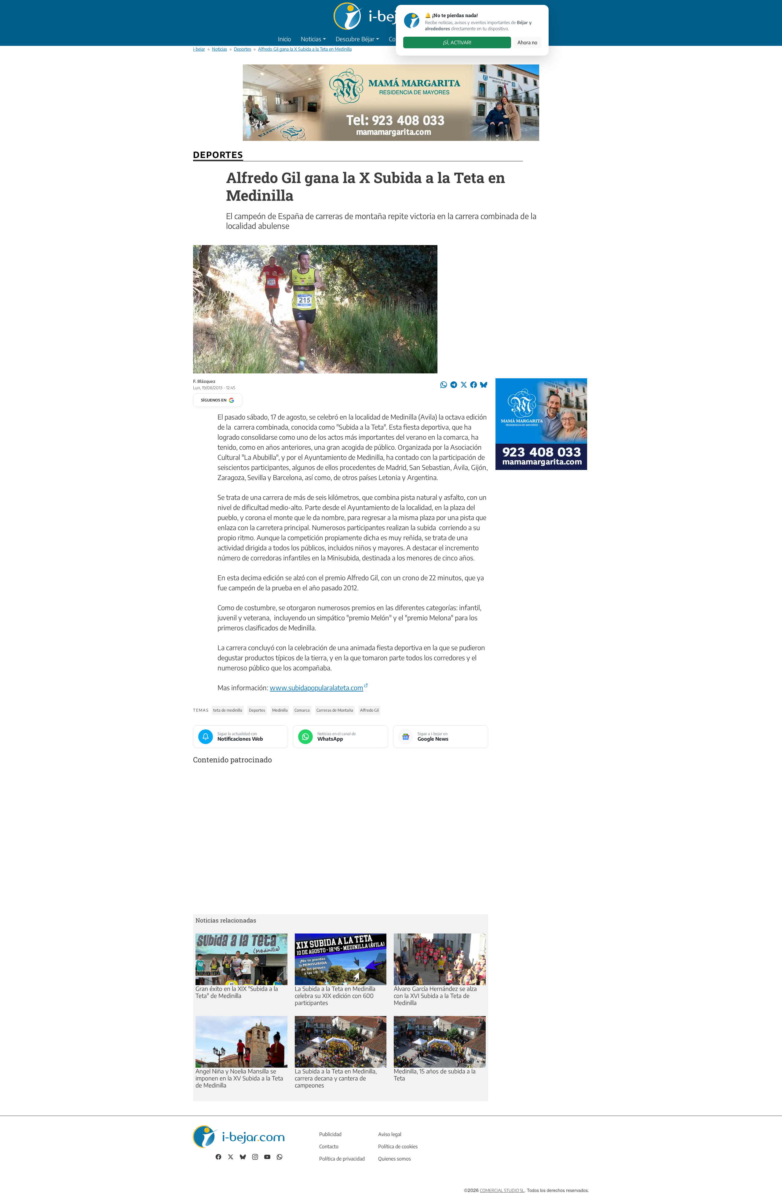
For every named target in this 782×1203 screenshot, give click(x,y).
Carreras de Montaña (334, 710)
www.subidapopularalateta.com (316, 687)
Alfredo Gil (369, 710)
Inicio (284, 38)
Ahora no (527, 42)
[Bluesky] (243, 1156)
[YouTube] (267, 1156)
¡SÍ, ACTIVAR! (457, 42)
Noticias (311, 38)
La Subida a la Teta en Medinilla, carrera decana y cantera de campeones (336, 1078)
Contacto (328, 1146)
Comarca (302, 710)
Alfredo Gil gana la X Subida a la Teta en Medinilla (305, 49)
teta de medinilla (227, 710)
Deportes (242, 49)
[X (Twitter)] (230, 1156)
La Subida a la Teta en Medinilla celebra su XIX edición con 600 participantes (335, 995)
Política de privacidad (342, 1159)
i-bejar (199, 49)
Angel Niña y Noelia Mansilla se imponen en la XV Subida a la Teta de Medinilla (239, 1078)
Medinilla (280, 710)
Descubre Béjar (355, 38)
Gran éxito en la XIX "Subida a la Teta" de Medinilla (237, 992)
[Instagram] (255, 1156)
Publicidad (330, 1134)
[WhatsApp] (279, 1156)
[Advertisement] (340, 840)
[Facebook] (218, 1156)
